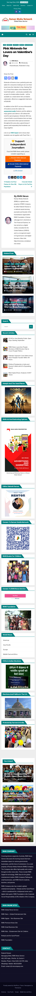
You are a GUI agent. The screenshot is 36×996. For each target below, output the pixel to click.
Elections (14, 791)
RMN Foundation (6, 940)
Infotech (27, 280)
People (19, 811)
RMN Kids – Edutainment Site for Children (14, 931)
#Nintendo (24, 63)
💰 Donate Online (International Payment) (18, 165)
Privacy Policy (17, 8)
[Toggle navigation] (33, 34)
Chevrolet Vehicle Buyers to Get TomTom (25, 183)
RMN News (15, 61)
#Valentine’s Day (24, 65)
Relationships (28, 44)
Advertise (23, 5)
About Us (9, 5)
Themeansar (18, 987)
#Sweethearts (14, 65)
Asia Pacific (7, 645)
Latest (17, 263)
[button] (26, 34)
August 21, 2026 (11, 779)
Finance (19, 302)
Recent (21, 44)
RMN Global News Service (9, 910)
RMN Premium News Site (9, 923)
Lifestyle (15, 44)
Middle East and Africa (10, 654)
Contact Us (30, 5)
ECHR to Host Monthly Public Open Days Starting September (17, 776)
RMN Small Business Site (9, 927)
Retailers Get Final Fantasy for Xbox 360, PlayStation (10, 184)
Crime (12, 263)
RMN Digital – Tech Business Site (12, 918)
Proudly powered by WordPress (11, 985)
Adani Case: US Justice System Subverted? (15, 267)
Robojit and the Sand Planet (10, 935)
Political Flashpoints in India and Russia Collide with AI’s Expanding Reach (18, 836)
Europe (5, 649)
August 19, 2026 (11, 799)
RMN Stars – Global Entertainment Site (13, 914)
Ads (4, 44)
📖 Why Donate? (18, 170)
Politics (22, 263)
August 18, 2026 (11, 819)
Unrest (17, 831)
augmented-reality (10, 111)
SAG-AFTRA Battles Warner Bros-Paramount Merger (17, 306)
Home (3, 5)
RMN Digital (14, 133)
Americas (9, 44)
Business (13, 302)
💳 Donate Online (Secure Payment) (17, 159)
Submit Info (16, 5)
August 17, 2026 (11, 839)
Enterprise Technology (17, 280)
